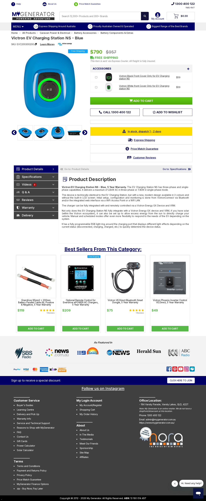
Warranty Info (24, 418)
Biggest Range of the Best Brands (170, 26)
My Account (157, 18)
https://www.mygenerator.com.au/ (156, 422)
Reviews (27, 200)
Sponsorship (86, 448)
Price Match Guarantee (90, 4)
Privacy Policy (24, 475)
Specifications (32, 176)
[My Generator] (33, 15)
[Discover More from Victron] (65, 44)
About (80, 425)
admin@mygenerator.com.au (161, 419)
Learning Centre (25, 409)
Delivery (27, 215)
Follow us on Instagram (103, 388)
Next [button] (85, 133)
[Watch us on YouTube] (181, 368)
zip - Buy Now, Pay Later (30, 488)
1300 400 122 (185, 3)
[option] (25, 132)
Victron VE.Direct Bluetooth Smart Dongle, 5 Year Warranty (125, 301)
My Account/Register (91, 405)
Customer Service (27, 400)
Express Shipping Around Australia (57, 26)
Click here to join (181, 380)
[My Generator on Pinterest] (175, 368)
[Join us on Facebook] (169, 368)
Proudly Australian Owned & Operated (113, 26)
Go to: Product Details (76, 169)
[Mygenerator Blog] (192, 368)
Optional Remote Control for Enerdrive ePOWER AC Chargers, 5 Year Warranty (80, 302)
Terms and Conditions (28, 466)
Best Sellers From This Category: (103, 249)
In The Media (87, 434)
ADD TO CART (143, 100)
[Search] (145, 16)
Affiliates (84, 457)
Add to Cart (36, 328)
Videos (28, 184)
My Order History (89, 414)
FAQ (19, 432)
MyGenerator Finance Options (33, 484)
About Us (51, 4)
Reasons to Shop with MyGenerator (36, 427)
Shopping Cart (87, 409)
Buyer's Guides (25, 405)
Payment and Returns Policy (32, 470)
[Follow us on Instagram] (187, 368)
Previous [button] (14, 133)
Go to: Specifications (174, 169)
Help (18, 4)
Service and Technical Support (33, 423)
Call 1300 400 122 (117, 112)
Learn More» (47, 44)
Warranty (28, 207)
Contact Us (22, 436)
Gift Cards (22, 441)
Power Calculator (26, 445)
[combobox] (100, 16)
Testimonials (86, 439)
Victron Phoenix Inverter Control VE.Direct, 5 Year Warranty (170, 301)
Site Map (84, 452)
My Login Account (89, 400)
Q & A (26, 192)
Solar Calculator (25, 450)
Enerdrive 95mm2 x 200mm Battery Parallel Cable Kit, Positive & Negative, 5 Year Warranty (36, 302)
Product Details (32, 169)
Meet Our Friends (89, 443)
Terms (18, 461)
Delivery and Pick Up (28, 414)
